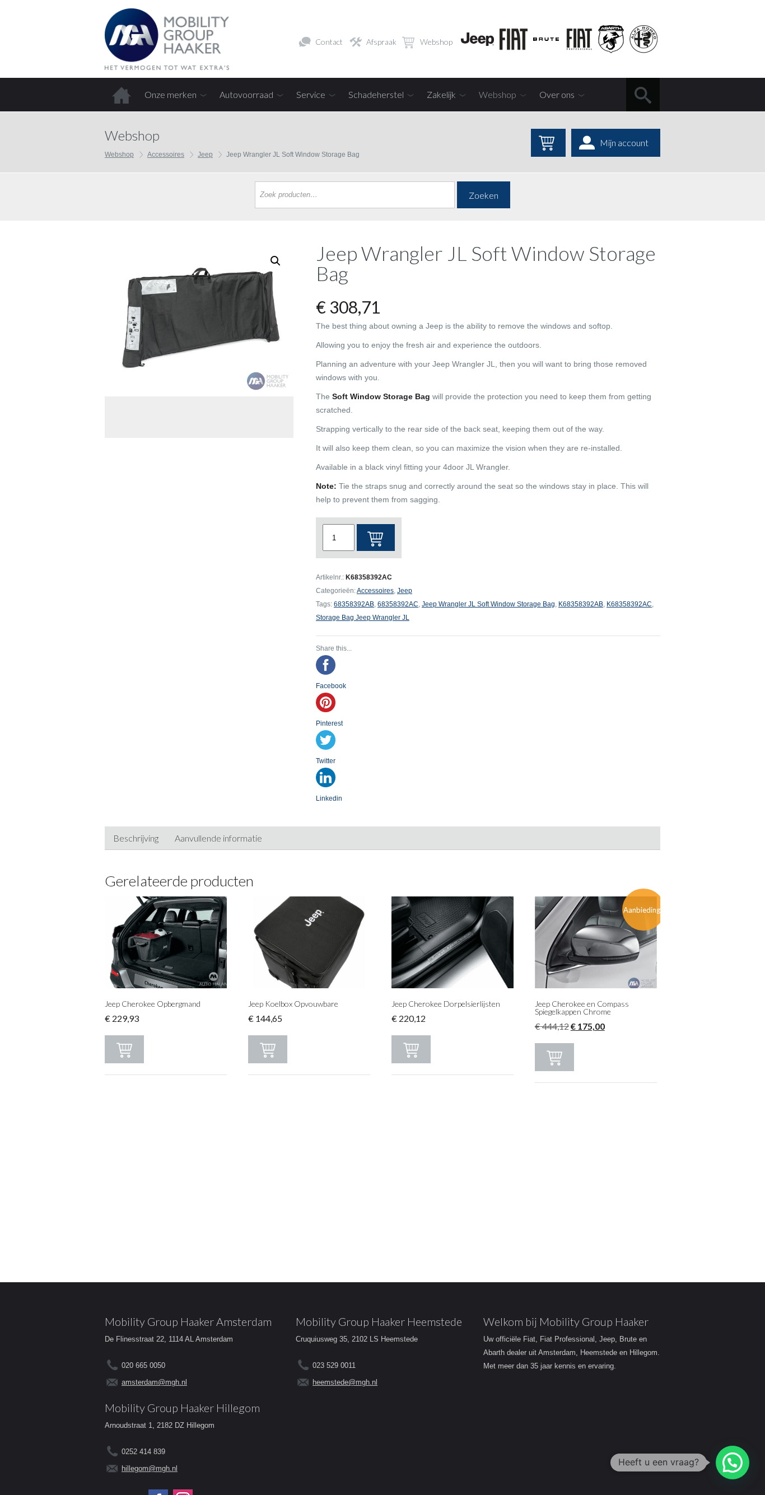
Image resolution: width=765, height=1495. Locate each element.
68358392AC (397, 604)
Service (310, 94)
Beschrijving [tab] (135, 838)
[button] (732, 1462)
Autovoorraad (246, 94)
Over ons (557, 94)
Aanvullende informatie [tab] (218, 838)
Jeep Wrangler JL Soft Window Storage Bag (488, 604)
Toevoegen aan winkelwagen (376, 537)
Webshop (436, 41)
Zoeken (483, 195)
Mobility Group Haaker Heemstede (379, 1321)
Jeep (205, 154)
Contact (329, 41)
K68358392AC (629, 604)
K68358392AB (580, 604)
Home (121, 94)
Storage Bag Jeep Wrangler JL (362, 618)
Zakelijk (441, 94)
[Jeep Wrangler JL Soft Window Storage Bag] (199, 319)
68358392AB (354, 604)
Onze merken (170, 94)
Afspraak (381, 41)
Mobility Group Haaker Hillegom (182, 1407)
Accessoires (165, 154)
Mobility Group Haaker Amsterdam (188, 1321)
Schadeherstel (376, 94)
